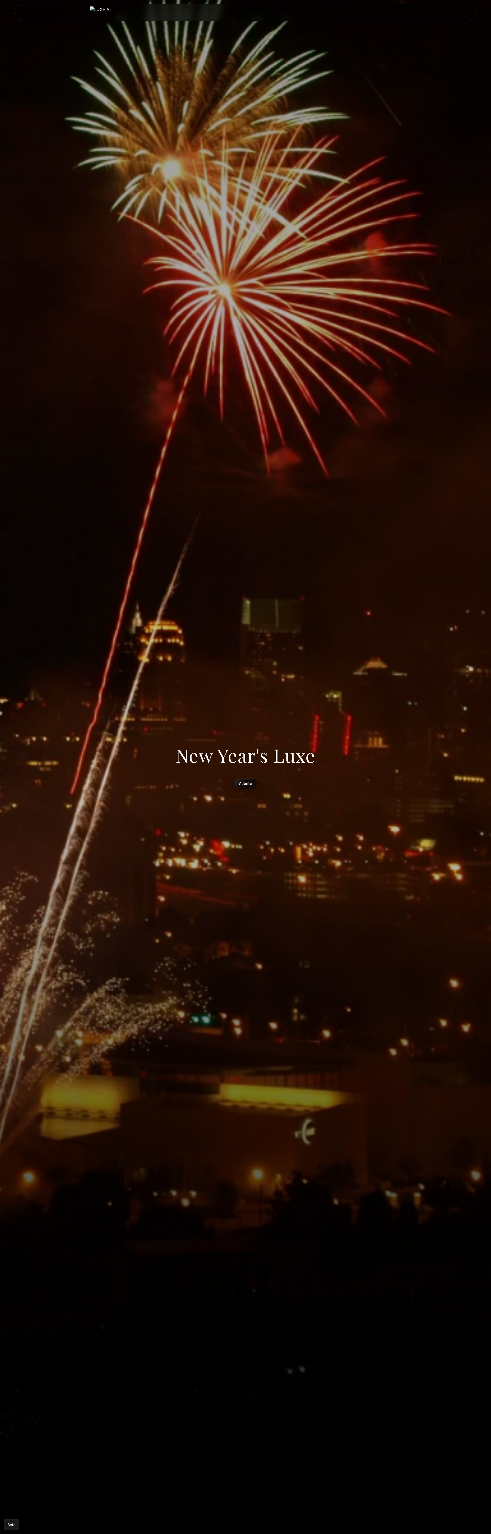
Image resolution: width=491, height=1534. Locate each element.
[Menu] (399, 12)
